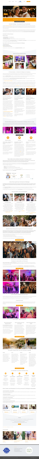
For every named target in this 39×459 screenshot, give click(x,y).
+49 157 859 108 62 (18, 450)
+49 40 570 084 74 (18, 449)
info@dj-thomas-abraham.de (19, 451)
